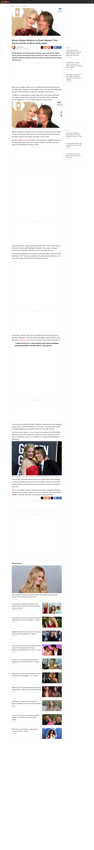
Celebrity (18, 6)
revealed (31, 432)
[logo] (5, 2)
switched (26, 140)
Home (13, 6)
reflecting (22, 340)
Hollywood (24, 6)
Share (59, 47)
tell (60, 256)
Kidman (14, 490)
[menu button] (92, 2)
